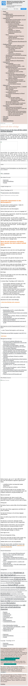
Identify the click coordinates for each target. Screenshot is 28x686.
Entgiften (11, 579)
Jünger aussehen (9, 89)
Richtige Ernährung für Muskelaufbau (15, 60)
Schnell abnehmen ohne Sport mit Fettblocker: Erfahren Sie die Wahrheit (14, 319)
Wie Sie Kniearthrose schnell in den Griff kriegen (15, 370)
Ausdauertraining (19, 577)
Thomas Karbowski (7, 564)
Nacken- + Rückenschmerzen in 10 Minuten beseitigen (16, 77)
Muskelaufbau (5, 594)
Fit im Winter (10, 581)
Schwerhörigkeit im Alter (14, 64)
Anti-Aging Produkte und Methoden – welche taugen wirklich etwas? (14, 627)
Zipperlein (4, 609)
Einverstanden (8, 658)
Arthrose (11, 577)
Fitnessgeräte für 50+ (8, 629)
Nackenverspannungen (7, 595)
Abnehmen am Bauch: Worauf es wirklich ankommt (16, 36)
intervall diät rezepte (22, 138)
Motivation (20, 592)
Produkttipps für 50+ (8, 14)
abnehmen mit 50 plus (21, 575)
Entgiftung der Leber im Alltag (15, 71)
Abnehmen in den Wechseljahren (12, 573)
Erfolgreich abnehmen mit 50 (13, 21)
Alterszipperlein (9, 63)
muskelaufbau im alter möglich (17, 593)
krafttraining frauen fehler (15, 589)
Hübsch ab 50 (6, 85)
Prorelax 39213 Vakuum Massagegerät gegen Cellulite (18, 99)
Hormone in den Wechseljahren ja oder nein (16, 108)
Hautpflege (8, 96)
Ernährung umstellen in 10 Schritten (14, 47)
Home (4, 11)
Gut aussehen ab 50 (7, 617)
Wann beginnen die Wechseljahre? (14, 107)
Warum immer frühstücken (14, 53)
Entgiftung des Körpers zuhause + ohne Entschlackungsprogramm (15, 66)
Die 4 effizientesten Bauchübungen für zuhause (14, 346)
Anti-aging (4, 577)
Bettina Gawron (13, 134)
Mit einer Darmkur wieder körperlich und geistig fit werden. (17, 69)
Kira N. (5, 553)
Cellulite (2, 579)
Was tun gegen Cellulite (14, 97)
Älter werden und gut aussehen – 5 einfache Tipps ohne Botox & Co (16, 87)
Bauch (7, 34)
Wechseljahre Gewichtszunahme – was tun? (13, 345)
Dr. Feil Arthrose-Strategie (14, 83)
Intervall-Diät (4, 139)
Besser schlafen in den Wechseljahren (17, 111)
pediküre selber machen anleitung (19, 595)
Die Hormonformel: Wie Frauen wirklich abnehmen (16, 25)
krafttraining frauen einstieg (5, 589)
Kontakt (5, 119)
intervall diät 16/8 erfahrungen (19, 135)
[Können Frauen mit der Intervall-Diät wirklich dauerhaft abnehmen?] (9, 150)
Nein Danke (16, 8)
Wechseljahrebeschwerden (10, 605)
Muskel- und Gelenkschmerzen (15, 114)
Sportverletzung (15, 601)
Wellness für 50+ (7, 630)
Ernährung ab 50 (7, 44)
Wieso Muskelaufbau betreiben (10, 625)
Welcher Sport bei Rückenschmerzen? (17, 75)
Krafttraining (21, 587)
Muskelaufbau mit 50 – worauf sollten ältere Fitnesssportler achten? (13, 310)
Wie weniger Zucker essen (14, 48)
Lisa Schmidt (6, 557)
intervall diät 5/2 (5, 136)
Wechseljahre (6, 105)
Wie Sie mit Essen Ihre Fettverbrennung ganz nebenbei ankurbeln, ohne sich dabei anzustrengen (15, 350)
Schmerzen (9, 599)
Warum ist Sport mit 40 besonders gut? (12, 374)
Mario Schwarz (6, 554)
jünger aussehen (11, 587)
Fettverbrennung (4, 581)
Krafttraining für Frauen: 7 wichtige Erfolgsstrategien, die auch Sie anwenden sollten (15, 559)
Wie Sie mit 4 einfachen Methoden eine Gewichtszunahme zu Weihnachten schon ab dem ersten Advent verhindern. (15, 343)
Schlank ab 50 (6, 18)
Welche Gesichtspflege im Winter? (16, 93)
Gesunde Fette (11, 49)
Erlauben (23, 8)
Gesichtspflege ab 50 (11, 92)
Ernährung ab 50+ (20, 579)
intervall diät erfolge (11, 138)
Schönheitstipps (18, 599)
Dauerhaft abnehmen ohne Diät (13, 22)
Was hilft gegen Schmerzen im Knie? (14, 79)
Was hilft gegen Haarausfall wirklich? (17, 112)
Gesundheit (13, 585)
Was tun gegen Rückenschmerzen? (16, 74)
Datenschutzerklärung (8, 120)
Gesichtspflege (10, 583)
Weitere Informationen (16, 670)
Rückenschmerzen (10, 73)
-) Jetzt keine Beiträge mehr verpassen (10, 302)
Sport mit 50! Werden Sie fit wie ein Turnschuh (14, 352)
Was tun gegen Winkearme (12, 101)
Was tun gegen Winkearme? (9, 348)
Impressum (5, 118)
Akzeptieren (3, 672)
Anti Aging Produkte (13, 90)
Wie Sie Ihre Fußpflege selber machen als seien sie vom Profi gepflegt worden (15, 103)
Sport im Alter (6, 601)
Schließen (3, 684)
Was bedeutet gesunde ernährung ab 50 (15, 45)
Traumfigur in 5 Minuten (14, 30)
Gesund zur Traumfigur (13, 23)
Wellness (21, 605)
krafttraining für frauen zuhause (13, 590)
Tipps (7, 12)
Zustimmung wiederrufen (10, 664)
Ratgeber (3, 135)
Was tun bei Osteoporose (14, 115)
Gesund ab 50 (6, 62)
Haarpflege (8, 94)
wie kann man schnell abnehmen (13, 606)
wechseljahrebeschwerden (12, 109)
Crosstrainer (6, 579)
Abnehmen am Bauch (7, 573)
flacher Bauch (17, 581)
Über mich (5, 116)
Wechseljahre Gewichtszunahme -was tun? (16, 19)
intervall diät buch (15, 136)
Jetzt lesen (3, 336)
